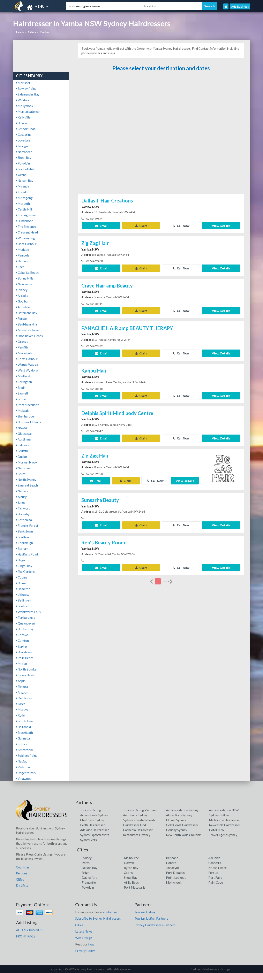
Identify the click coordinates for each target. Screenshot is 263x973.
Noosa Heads (217, 867)
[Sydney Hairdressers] (36, 7)
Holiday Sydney (176, 830)
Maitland (23, 376)
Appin (21, 681)
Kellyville (23, 117)
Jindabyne (173, 867)
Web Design (83, 938)
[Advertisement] (161, 133)
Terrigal (23, 146)
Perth (86, 863)
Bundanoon (25, 221)
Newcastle (24, 284)
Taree (21, 704)
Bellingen (24, 600)
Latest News (83, 931)
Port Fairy (215, 877)
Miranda (23, 186)
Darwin (129, 863)
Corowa (23, 635)
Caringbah (24, 382)
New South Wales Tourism (183, 835)
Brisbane (172, 858)
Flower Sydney (176, 820)
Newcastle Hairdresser (224, 825)
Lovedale (23, 140)
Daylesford (89, 877)
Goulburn (23, 301)
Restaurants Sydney (136, 835)
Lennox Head (26, 129)
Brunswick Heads (29, 422)
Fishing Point (26, 215)
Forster (22, 318)
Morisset (23, 83)
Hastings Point (27, 554)
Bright (86, 872)
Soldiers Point (27, 755)
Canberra (214, 863)
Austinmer (24, 439)
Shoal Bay (24, 157)
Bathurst (23, 261)
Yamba (44, 32)
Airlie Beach (132, 882)
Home (20, 32)
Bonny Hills (25, 278)
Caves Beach (26, 675)
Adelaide (214, 858)
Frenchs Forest (27, 525)
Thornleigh (25, 543)
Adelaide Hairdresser (94, 830)
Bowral (22, 123)
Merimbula (24, 353)
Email (103, 226)
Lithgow (23, 594)
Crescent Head (27, 232)
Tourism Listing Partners (140, 810)
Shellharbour (26, 416)
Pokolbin (23, 163)
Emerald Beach (27, 485)
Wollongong (26, 238)
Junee (21, 502)
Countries (23, 867)
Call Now (182, 226)
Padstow (23, 767)
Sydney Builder (219, 815)
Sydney (22, 290)
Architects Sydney (135, 815)
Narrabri (23, 491)
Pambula (23, 255)
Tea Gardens (26, 571)
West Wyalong (27, 370)
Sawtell (22, 393)
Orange (22, 341)
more (166, 581)
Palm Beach (25, 658)
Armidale (23, 307)
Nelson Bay (25, 180)
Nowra (22, 428)
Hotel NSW (216, 830)
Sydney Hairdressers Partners (155, 925)
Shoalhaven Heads (30, 336)
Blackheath (25, 732)
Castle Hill (24, 209)
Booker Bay (25, 629)
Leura (21, 474)
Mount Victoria (28, 330)
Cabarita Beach (28, 272)
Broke (21, 583)
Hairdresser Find (134, 825)
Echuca (22, 744)
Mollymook (25, 106)
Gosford (23, 606)
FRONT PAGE (25, 936)
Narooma (23, 468)
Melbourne (131, 858)
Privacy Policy (85, 950)
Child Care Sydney (92, 820)
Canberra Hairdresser (138, 830)
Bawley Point (26, 88)
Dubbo (22, 456)
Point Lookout (176, 877)
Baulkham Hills (27, 324)
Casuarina (24, 134)
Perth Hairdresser (92, 825)
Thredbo (23, 192)
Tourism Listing (90, 810)
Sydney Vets (88, 840)
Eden (20, 267)
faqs (91, 944)
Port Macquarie (28, 405)
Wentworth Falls (29, 612)
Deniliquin (24, 698)
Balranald (24, 727)
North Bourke (26, 669)
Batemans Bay (27, 313)
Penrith (22, 347)
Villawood (24, 778)
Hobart (171, 863)
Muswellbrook (27, 462)
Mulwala (23, 410)
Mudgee (23, 249)
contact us (110, 912)
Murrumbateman (28, 111)
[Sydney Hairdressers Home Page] (225, 6)
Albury (22, 497)
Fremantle (89, 882)
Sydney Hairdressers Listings (211, 969)
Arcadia (22, 295)
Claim (143, 226)
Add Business (240, 6)
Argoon (22, 692)
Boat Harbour (27, 244)
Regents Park (26, 773)
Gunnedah (24, 738)
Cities (32, 32)
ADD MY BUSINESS (29, 930)
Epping (22, 646)
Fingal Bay (24, 566)
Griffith (22, 451)
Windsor (23, 100)
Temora (22, 686)
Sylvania (23, 445)
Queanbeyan (26, 623)
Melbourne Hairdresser (225, 820)
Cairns (128, 872)
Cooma (22, 577)
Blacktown (24, 652)
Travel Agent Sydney (223, 835)
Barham (22, 548)
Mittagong (25, 198)
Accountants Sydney (94, 815)
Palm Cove (215, 882)
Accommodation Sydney (182, 810)
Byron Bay (131, 867)
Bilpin (21, 387)
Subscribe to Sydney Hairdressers (98, 918)
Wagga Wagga (27, 364)
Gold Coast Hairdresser (182, 825)
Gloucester (25, 433)
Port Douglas (175, 872)
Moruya (23, 709)
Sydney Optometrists (94, 835)
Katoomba (24, 520)
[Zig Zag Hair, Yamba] (223, 469)
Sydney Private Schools (139, 820)
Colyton (23, 640)
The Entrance (26, 226)
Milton (22, 663)
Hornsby (23, 514)
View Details (221, 226)
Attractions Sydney (179, 815)
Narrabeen (24, 152)
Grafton (23, 537)
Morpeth (23, 203)
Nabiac (22, 761)
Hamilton (23, 589)
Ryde (21, 715)
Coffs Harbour (27, 359)
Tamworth (24, 508)
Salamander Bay (28, 94)
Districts (22, 885)
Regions (21, 873)
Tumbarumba (26, 617)
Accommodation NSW (224, 810)
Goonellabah (26, 169)
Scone (21, 399)
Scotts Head (25, 721)
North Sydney (26, 479)
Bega (21, 560)
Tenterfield (25, 750)
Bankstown (25, 531)
